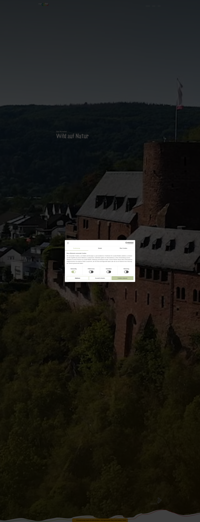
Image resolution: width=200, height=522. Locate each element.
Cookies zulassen (122, 278)
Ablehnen (77, 278)
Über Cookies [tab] (123, 248)
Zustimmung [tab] (76, 248)
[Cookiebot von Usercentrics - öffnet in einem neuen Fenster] (126, 243)
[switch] (91, 272)
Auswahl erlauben (100, 278)
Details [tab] (100, 248)
